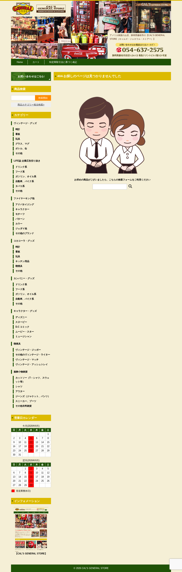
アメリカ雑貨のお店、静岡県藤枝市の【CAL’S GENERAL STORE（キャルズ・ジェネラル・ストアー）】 (137, 37)
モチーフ (20, 214)
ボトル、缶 (21, 148)
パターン (20, 219)
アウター (20, 391)
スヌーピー (21, 322)
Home (20, 62)
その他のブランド (24, 233)
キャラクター (22, 209)
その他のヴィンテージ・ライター (32, 354)
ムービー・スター (24, 331)
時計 (17, 129)
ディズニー (21, 317)
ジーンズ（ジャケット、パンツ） (32, 396)
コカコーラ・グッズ (24, 240)
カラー (18, 223)
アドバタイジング (24, 204)
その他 (18, 153)
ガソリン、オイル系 (25, 176)
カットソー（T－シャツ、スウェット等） (32, 379)
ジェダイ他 (21, 228)
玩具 (17, 139)
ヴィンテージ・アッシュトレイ (31, 364)
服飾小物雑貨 (21, 371)
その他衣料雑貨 (23, 406)
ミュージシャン (23, 336)
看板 (17, 134)
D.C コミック (22, 326)
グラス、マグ (22, 143)
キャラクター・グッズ (25, 311)
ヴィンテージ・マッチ (27, 359)
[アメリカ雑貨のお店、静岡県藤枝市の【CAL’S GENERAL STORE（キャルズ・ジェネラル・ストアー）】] (23, 13)
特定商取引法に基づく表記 (63, 62)
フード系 (20, 171)
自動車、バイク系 (24, 181)
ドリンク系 (21, 166)
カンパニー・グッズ (24, 278)
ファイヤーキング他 (24, 198)
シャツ (18, 386)
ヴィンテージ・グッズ (25, 123)
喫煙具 (18, 266)
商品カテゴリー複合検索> (31, 104)
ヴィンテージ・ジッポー (28, 349)
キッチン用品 (22, 261)
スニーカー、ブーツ (25, 401)
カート (36, 62)
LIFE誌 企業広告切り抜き (27, 160)
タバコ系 (20, 186)
